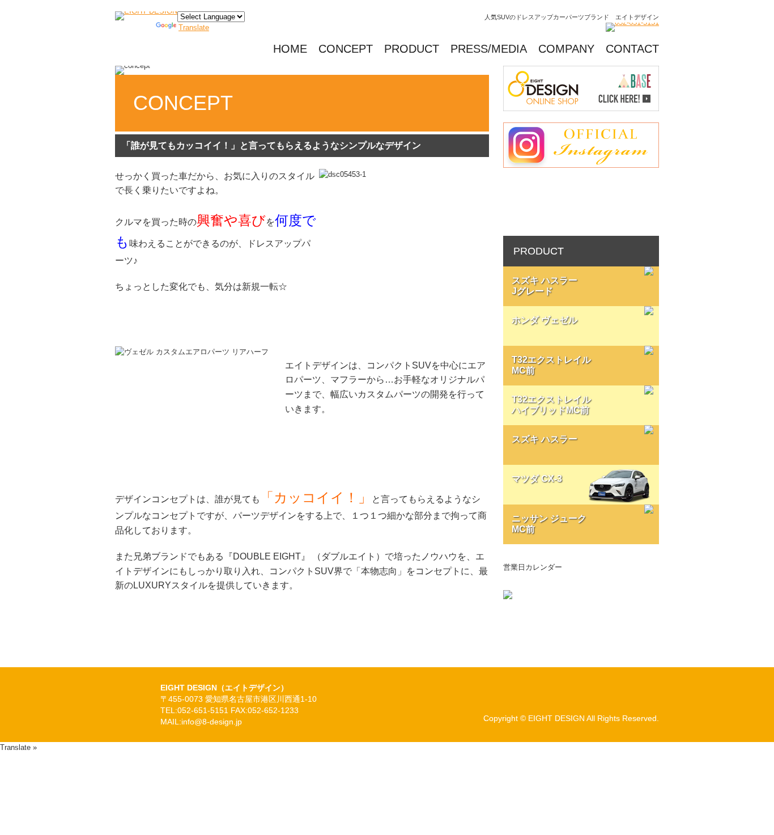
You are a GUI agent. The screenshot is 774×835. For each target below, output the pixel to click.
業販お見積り (581, 201)
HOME (290, 49)
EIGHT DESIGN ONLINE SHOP (581, 88)
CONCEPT (345, 49)
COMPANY (566, 49)
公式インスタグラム (581, 145)
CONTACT (632, 49)
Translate (193, 27)
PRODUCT (411, 49)
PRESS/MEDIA (488, 49)
